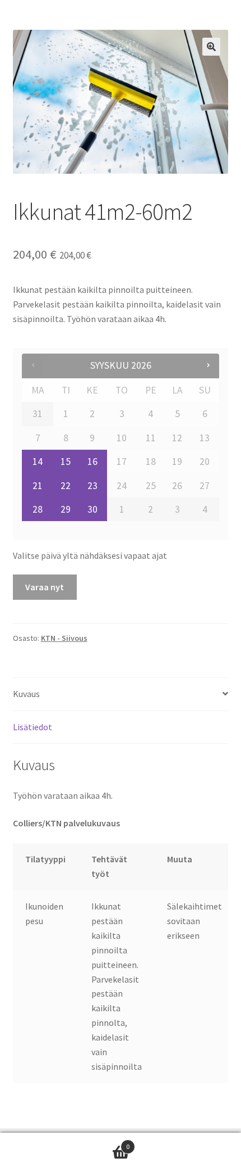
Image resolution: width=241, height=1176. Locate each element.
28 (38, 509)
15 (66, 461)
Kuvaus (26, 693)
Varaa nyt (44, 586)
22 (66, 486)
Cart (64, 1142)
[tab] (121, 694)
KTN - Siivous (64, 638)
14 (38, 461)
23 (92, 486)
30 (92, 509)
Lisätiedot (32, 726)
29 (66, 509)
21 (38, 486)
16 (92, 461)
